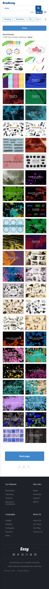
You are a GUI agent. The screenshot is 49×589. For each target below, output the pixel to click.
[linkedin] (35, 554)
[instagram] (27, 554)
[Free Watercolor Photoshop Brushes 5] (35, 145)
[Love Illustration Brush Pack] (35, 48)
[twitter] (18, 554)
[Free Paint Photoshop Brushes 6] (13, 112)
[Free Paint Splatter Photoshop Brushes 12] (13, 403)
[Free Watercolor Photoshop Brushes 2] (13, 435)
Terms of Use (9, 571)
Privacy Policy (22, 571)
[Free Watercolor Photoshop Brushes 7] (35, 435)
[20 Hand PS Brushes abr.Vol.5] (35, 258)
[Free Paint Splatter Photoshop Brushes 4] (35, 177)
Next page (24, 456)
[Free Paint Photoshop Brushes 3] (13, 96)
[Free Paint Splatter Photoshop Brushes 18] (35, 355)
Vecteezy (9, 494)
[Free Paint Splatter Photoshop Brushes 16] (35, 419)
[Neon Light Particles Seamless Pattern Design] (13, 80)
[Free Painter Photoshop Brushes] (35, 209)
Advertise (37, 494)
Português (9, 528)
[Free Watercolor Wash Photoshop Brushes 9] (13, 177)
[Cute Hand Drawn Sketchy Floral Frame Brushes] (13, 226)
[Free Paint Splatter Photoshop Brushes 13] (35, 403)
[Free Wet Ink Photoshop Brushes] (35, 161)
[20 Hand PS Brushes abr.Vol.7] (35, 274)
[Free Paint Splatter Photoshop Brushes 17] (13, 355)
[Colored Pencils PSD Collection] (13, 48)
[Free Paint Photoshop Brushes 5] (35, 96)
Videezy (9, 498)
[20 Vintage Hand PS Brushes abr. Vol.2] (13, 129)
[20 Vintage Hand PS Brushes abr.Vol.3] (35, 129)
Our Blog (37, 528)
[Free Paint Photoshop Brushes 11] (35, 112)
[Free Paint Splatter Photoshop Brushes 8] (13, 371)
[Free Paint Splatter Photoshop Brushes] (35, 226)
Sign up (39, 12)
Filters (24, 28)
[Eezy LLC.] (24, 549)
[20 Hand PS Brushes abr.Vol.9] (35, 306)
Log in (32, 12)
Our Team (37, 524)
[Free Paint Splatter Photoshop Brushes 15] (13, 419)
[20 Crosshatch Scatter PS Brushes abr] (13, 145)
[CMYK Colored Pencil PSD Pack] (35, 64)
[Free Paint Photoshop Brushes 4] (13, 242)
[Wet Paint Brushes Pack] (13, 64)
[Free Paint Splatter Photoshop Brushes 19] (35, 193)
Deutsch (9, 532)
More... (8, 535)
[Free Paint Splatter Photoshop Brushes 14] (13, 274)
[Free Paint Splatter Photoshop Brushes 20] (13, 209)
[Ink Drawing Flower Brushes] (13, 161)
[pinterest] (22, 554)
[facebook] (14, 554)
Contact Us (38, 532)
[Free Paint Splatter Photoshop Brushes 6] (35, 338)
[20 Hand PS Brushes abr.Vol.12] (13, 290)
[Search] (38, 8)
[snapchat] (31, 554)
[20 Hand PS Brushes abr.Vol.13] (35, 290)
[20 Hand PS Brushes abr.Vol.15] (13, 306)
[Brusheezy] (9, 3)
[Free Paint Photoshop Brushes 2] (35, 80)
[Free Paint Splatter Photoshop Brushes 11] (35, 387)
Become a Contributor (10, 503)
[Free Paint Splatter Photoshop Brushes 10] (13, 387)
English (8, 520)
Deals (35, 490)
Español (8, 524)
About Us (37, 520)
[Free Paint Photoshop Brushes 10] (13, 258)
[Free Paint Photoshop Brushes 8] (35, 242)
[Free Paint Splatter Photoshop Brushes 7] (13, 193)
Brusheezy (10, 490)
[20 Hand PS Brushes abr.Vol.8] (35, 322)
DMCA (36, 502)
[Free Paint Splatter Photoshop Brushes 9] (35, 371)
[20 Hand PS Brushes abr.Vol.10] (13, 322)
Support (36, 498)
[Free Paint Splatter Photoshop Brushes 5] (13, 338)
